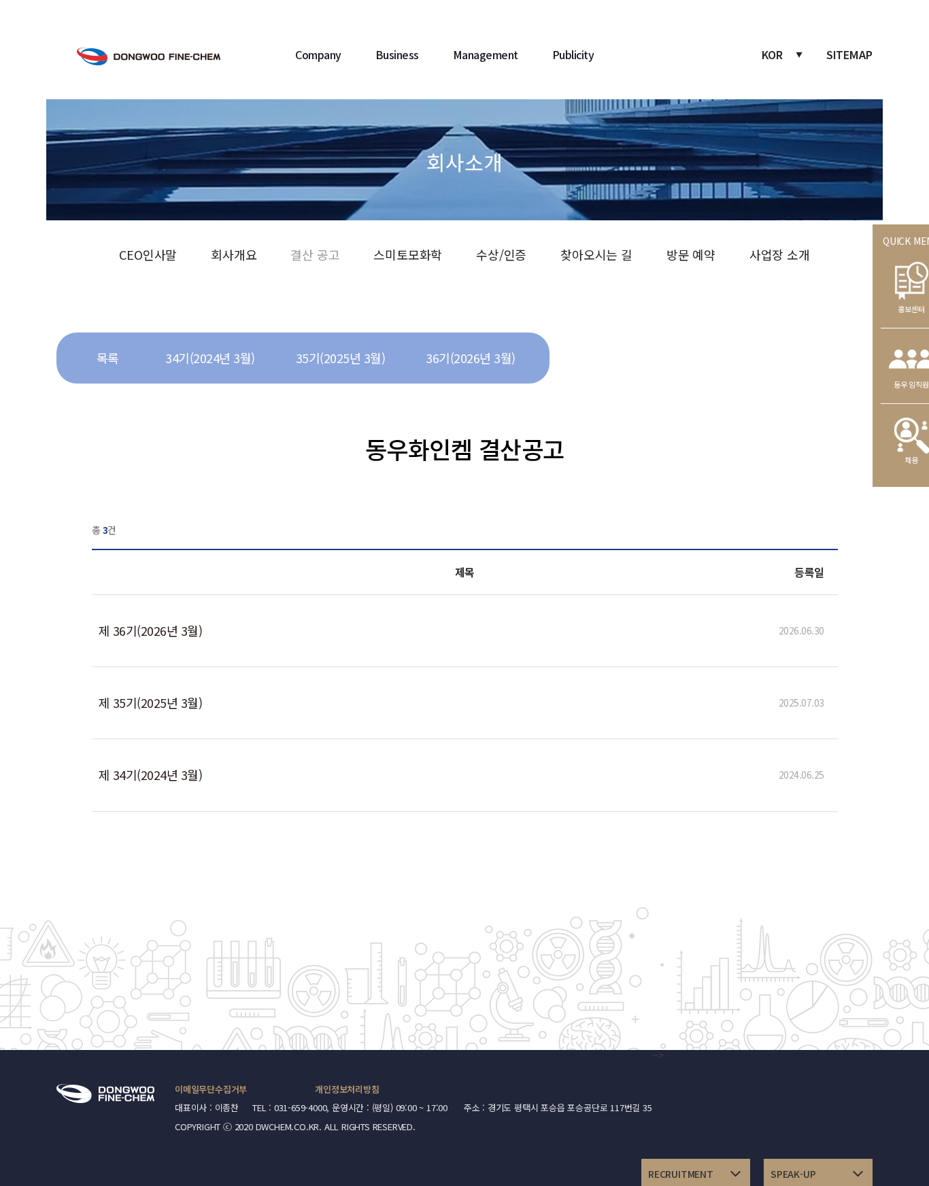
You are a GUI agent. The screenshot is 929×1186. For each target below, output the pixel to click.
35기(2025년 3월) (341, 358)
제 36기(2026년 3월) (151, 630)
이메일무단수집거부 (211, 1089)
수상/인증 (501, 254)
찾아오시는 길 (596, 254)
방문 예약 (690, 254)
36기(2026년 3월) (471, 358)
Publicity (573, 54)
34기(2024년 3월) (210, 358)
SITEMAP (849, 54)
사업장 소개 (779, 254)
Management (485, 54)
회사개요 (233, 254)
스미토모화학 (407, 254)
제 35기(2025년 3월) (151, 702)
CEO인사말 (148, 254)
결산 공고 (314, 254)
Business (397, 54)
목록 (108, 358)
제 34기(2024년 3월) (151, 774)
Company (318, 54)
